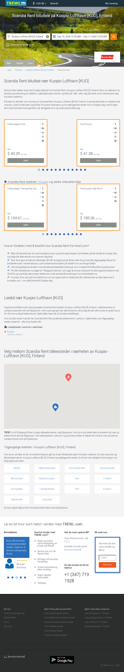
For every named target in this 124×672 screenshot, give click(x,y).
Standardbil (17, 499)
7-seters (107, 478)
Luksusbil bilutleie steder (56, 613)
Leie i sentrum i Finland (96, 622)
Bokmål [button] (54, 3)
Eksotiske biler (107, 468)
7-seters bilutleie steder (55, 635)
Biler (9, 63)
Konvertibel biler (77, 468)
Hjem (9, 70)
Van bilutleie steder (53, 630)
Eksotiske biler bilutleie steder (58, 622)
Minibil (17, 468)
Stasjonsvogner (47, 478)
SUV (77, 489)
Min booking (111, 3)
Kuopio (44, 182)
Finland (18, 70)
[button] (40, 3)
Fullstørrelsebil (47, 489)
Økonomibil (17, 478)
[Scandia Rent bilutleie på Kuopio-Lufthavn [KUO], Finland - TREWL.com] (62, 659)
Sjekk (25, 160)
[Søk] (113, 37)
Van (77, 478)
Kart (30, 63)
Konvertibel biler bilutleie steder (59, 617)
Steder (19, 63)
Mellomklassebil (47, 468)
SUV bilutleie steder (53, 626)
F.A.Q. (67, 541)
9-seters (107, 489)
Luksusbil (47, 499)
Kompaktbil (17, 489)
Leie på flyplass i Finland (97, 613)
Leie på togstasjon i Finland (98, 617)
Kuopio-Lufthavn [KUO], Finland (40, 70)
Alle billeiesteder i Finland (97, 626)
